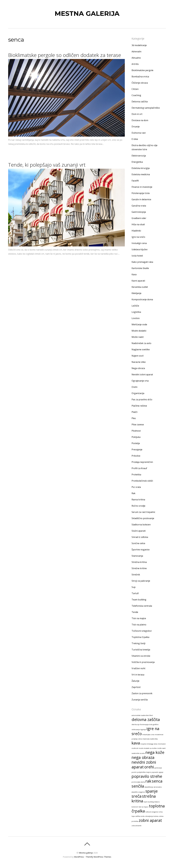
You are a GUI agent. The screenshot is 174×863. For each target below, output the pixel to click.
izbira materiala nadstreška (148, 739)
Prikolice (136, 455)
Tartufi (135, 593)
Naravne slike (139, 361)
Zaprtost (136, 687)
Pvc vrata (136, 487)
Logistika (136, 311)
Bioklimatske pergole (142, 70)
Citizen (135, 89)
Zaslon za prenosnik (142, 693)
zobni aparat (150, 820)
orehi (149, 767)
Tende (135, 612)
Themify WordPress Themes (98, 857)
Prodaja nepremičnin (142, 462)
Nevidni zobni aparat (142, 374)
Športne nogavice (141, 549)
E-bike (135, 139)
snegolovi (141, 792)
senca (157, 781)
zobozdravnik (136, 826)
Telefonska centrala (142, 605)
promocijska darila (138, 782)
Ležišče (135, 305)
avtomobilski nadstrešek (140, 715)
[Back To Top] (87, 844)
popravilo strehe (147, 776)
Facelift (135, 180)
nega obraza (143, 757)
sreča (137, 796)
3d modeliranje (139, 45)
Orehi (134, 386)
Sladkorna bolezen (141, 524)
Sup (134, 587)
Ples (134, 418)
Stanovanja (137, 555)
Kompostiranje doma (142, 299)
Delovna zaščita (140, 101)
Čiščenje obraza (140, 82)
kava (136, 743)
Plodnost (136, 430)
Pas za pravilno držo (142, 399)
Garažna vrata (139, 205)
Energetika (137, 161)
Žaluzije (135, 680)
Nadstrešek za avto (141, 343)
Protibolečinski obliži (142, 480)
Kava (134, 274)
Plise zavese (138, 424)
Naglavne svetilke (141, 349)
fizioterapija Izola (146, 724)
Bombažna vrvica (140, 76)
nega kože (154, 752)
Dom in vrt (137, 114)
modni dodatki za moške (148, 748)
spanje (151, 791)
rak (148, 781)
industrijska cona (148, 735)
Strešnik (136, 574)
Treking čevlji (138, 643)
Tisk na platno (139, 624)
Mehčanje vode (139, 324)
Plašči (134, 411)
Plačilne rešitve (139, 405)
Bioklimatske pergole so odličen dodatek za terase (64, 55)
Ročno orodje (138, 505)
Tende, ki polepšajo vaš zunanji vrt (47, 164)
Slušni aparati (139, 530)
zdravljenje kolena (151, 816)
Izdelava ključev (139, 249)
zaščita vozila (140, 816)
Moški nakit (138, 336)
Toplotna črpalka (140, 637)
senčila (138, 786)
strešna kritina (144, 798)
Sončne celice (138, 543)
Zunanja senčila (140, 699)
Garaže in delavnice (141, 199)
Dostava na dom (140, 120)
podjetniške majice (144, 772)
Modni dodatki (139, 330)
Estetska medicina (141, 174)
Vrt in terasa (138, 674)
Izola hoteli (137, 255)
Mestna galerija (86, 852)
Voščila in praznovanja (143, 662)
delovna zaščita (146, 719)
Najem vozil (137, 355)
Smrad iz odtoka (140, 537)
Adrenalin (136, 51)
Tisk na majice (139, 618)
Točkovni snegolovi (142, 630)
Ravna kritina (138, 499)
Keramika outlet (140, 286)
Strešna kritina (139, 562)
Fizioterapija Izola (141, 193)
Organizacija (138, 393)
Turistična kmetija (141, 649)
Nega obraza (138, 368)
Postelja (136, 443)
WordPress (79, 857)
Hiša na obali (138, 224)
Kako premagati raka (142, 261)
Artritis (135, 64)
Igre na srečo (138, 236)
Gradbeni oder (139, 218)
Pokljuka (136, 437)
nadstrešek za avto (138, 753)
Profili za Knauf (139, 468)
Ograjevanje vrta (140, 380)
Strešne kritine (139, 568)
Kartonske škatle (140, 268)
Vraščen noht (138, 668)
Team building (139, 599)
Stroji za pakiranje (141, 580)
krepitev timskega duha (149, 744)
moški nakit (161, 748)
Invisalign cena (139, 243)
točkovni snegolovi (151, 812)
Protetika (136, 474)
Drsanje (136, 126)
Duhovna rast (139, 132)
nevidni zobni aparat (144, 764)
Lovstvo (136, 318)
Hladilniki (136, 230)
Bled (151, 715)
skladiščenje (149, 787)
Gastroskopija (139, 211)
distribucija (135, 724)
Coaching (136, 95)
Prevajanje (137, 449)
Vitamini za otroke (141, 655)
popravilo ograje (157, 772)
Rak (133, 493)
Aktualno (136, 57)
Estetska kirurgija (141, 168)
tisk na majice (143, 807)
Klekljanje (136, 293)
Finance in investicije (142, 186)
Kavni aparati (138, 280)
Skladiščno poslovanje (143, 518)
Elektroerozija (139, 155)
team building (149, 802)
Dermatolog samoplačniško (146, 107)
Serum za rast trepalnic (143, 512)
